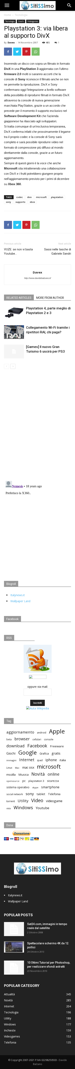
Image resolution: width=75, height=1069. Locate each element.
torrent (10, 801)
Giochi (21, 21)
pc (24, 781)
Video (37, 800)
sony (8, 201)
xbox (32, 201)
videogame (54, 801)
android (41, 732)
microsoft (41, 197)
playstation (57, 197)
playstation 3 (36, 781)
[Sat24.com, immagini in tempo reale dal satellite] (14, 929)
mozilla (11, 774)
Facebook (37, 746)
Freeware (57, 746)
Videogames (32, 21)
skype (35, 787)
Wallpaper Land (20, 601)
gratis (56, 753)
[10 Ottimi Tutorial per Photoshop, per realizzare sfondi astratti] (14, 968)
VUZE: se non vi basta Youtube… (18, 251)
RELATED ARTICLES (18, 297)
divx (29, 197)
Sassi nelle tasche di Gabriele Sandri (57, 251)
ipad (40, 760)
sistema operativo (17, 787)
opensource (12, 780)
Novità (38, 774)
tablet (41, 794)
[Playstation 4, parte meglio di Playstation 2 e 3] (14, 312)
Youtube (42, 808)
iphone (51, 760)
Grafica (44, 753)
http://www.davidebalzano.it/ (37, 278)
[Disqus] (37, 425)
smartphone (50, 787)
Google (27, 752)
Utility (23, 801)
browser (22, 739)
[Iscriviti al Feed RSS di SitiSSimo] (38, 673)
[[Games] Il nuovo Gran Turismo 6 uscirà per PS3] (14, 351)
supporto (20, 201)
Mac (17, 767)
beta (9, 739)
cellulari (36, 739)
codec (19, 197)
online (53, 774)
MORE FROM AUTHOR (50, 297)
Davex (11, 42)
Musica (23, 774)
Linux (9, 767)
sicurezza (53, 781)
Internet (26, 760)
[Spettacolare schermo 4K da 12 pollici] (14, 947)
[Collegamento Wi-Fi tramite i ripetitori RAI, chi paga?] (14, 332)
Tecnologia (21, 15)
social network (14, 794)
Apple (57, 731)
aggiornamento (20, 732)
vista (8, 808)
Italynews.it (17, 595)
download (15, 746)
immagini (11, 760)
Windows (23, 807)
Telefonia (54, 794)
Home (7, 15)
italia (63, 760)
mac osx (28, 767)
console (48, 739)
